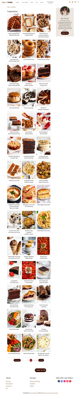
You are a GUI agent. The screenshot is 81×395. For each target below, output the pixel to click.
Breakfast (32, 384)
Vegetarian (13, 7)
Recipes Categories (35, 381)
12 (28, 360)
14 (33, 360)
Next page (41, 360)
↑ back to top (40, 370)
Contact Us (9, 386)
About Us (8, 381)
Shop (31, 2)
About (42, 2)
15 (36, 360)
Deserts (32, 386)
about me (65, 33)
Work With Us (9, 384)
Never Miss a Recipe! (50, 2)
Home (17, 2)
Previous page (17, 360)
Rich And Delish (34, 393)
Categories (24, 2)
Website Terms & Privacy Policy (50, 393)
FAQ (37, 2)
